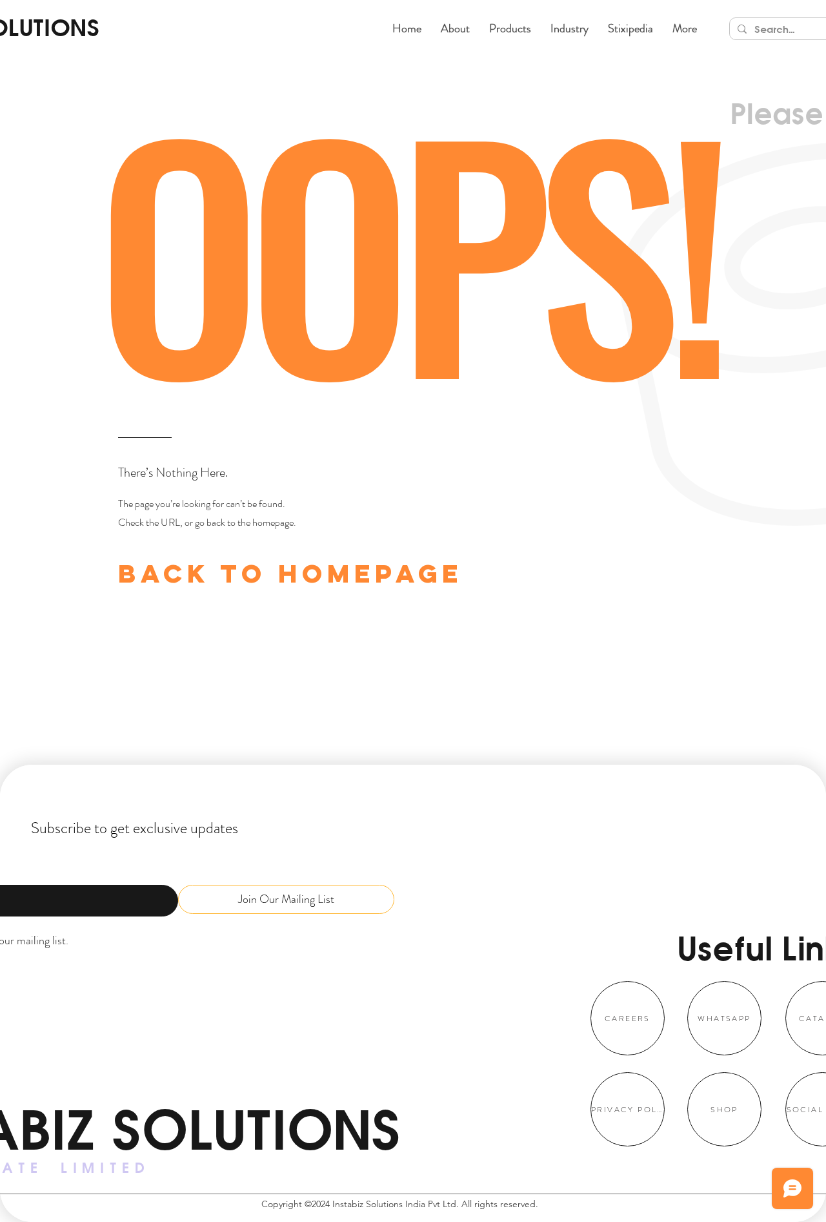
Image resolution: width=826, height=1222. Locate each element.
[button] (510, 28)
